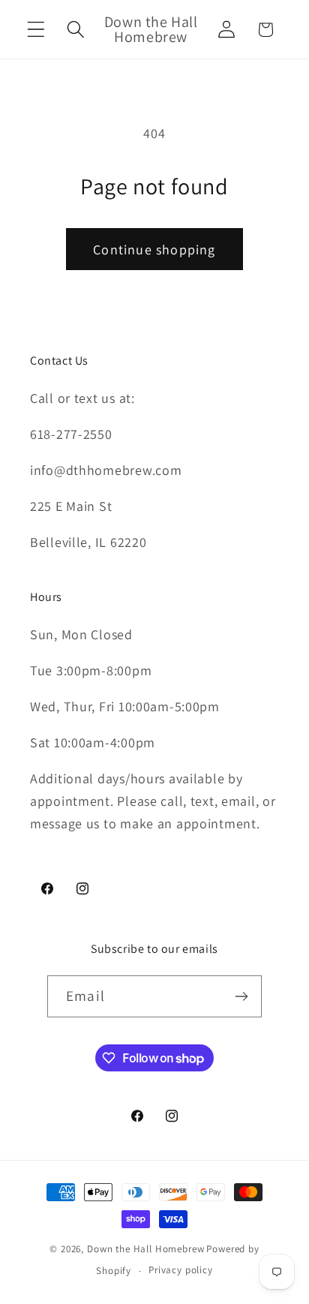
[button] (36, 30)
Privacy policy (180, 1269)
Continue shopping (154, 249)
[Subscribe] (241, 996)
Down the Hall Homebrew (145, 1248)
